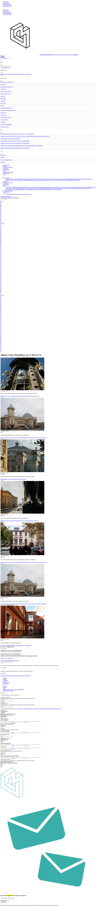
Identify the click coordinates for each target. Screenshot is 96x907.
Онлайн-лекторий (7, 5)
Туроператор (6, 2)
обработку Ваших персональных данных (28, 708)
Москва (3, 74)
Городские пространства (6, 91)
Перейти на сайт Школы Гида (7, 658)
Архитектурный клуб (8, 167)
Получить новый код (5, 731)
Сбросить (3, 753)
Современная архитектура (6, 107)
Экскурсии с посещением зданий (8, 110)
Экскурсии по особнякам (6, 124)
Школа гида (5, 1)
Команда (2, 157)
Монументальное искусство (7, 86)
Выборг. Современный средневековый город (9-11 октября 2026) (15, 148)
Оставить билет (4, 711)
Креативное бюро (7, 4)
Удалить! (3, 712)
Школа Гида (5, 683)
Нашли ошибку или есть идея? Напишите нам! (13, 689)
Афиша (4, 679)
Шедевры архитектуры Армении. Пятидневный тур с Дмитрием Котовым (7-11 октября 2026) (22, 145)
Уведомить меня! (10, 605)
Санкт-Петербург (9, 74)
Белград (29, 74)
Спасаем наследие (7, 6)
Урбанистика (3, 89)
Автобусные (3, 115)
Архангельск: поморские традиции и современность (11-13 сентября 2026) (17, 133)
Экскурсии (5, 680)
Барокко (2, 105)
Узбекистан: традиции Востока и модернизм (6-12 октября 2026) (15, 143)
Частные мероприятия (8, 172)
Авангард (3, 96)
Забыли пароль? (4, 739)
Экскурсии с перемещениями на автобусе (14, 396)
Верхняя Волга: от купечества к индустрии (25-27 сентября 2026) (15, 140)
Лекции (5, 681)
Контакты (3, 162)
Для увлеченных (4, 119)
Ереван (25, 74)
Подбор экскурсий (5, 126)
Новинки (5, 166)
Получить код (3, 716)
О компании (3, 155)
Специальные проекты (6, 93)
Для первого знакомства (6, 117)
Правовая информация (8, 690)
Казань (16, 74)
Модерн (25, 396)
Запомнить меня (5, 738)
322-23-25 (5, 197)
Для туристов (4, 437)
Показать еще (4, 648)
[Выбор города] (10, 67)
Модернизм (3, 98)
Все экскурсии (6, 165)
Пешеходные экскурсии (10, 479)
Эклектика (3, 100)
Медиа (4, 686)
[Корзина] (3, 75)
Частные (5, 687)
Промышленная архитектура (7, 82)
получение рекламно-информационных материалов (49, 708)
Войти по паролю (4, 719)
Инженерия (3, 84)
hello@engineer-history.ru (14, 197)
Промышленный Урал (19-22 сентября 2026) (10, 138)
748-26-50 (5, 660)
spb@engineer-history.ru (14, 660)
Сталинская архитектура (40, 562)
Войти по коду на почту (5, 743)
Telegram (13, 722)
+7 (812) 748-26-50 (26, 722)
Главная (5, 677)
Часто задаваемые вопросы (7, 159)
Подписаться (3, 901)
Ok (1, 764)
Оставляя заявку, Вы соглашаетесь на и (31, 708)
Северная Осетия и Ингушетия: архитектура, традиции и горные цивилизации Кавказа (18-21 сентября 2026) (25, 136)
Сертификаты (6, 173)
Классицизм (3, 103)
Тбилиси (20, 74)
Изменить (3, 725)
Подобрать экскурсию (5, 196)
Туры (4, 170)
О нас (4, 174)
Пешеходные (3, 112)
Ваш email (3, 900)
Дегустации (3, 122)
